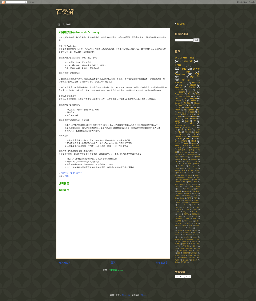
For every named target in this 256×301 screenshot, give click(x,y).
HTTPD (177, 182)
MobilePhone (180, 82)
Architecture (180, 94)
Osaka (182, 198)
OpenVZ (181, 105)
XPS (195, 223)
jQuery (177, 110)
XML (188, 139)
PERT (189, 198)
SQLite (177, 212)
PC (176, 130)
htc (195, 107)
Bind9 (194, 116)
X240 (180, 139)
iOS (196, 230)
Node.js (178, 128)
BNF (192, 157)
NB (193, 125)
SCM (179, 209)
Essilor (194, 119)
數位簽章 (196, 145)
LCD (183, 186)
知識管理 (186, 253)
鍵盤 (191, 114)
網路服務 (181, 150)
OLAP (187, 128)
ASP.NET (194, 77)
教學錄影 (189, 248)
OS (195, 128)
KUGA (177, 123)
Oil (176, 198)
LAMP (177, 186)
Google (178, 101)
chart (190, 225)
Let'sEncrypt (189, 189)
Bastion (185, 159)
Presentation (195, 202)
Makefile (187, 191)
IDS (184, 182)
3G (186, 152)
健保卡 (194, 241)
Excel (177, 170)
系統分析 (196, 148)
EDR (195, 168)
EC (189, 168)
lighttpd (191, 110)
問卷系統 (185, 244)
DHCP (177, 98)
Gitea (198, 177)
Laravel (197, 186)
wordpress (190, 239)
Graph (177, 121)
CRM (182, 163)
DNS (198, 94)
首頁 (113, 262)
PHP (187, 71)
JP (195, 121)
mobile (177, 143)
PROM (185, 202)
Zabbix (177, 225)
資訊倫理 (185, 260)
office (190, 235)
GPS (182, 175)
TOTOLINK (196, 214)
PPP (178, 202)
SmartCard (196, 212)
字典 (178, 246)
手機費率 (186, 246)
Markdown (196, 191)
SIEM (187, 209)
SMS (195, 209)
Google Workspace (184, 179)
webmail (181, 112)
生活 (187, 148)
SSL (190, 105)
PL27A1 (188, 200)
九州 (198, 239)
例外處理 (186, 241)
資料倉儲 (192, 257)
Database (180, 74)
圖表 (192, 244)
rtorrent (182, 92)
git (176, 141)
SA (197, 64)
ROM (180, 96)
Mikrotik (180, 193)
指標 (176, 248)
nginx (186, 143)
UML (198, 105)
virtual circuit (179, 239)
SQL (197, 74)
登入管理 (181, 24)
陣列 (188, 96)
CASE (188, 161)
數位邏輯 (191, 112)
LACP (195, 184)
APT (179, 116)
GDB (195, 173)
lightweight (186, 232)
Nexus (197, 103)
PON (190, 130)
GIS (176, 175)
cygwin (197, 225)
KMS (182, 184)
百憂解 (65, 11)
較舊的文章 (162, 262)
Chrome (197, 163)
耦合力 (177, 255)
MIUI (191, 123)
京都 (178, 241)
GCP (189, 173)
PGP (195, 198)
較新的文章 (65, 262)
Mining (188, 193)
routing (197, 235)
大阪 (198, 244)
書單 (187, 80)
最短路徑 (182, 251)
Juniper (193, 101)
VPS (179, 107)
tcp (198, 110)
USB (193, 134)
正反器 (197, 251)
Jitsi (176, 184)
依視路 (186, 145)
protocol (182, 85)
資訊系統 (194, 260)
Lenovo (179, 189)
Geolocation (181, 177)
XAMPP (180, 223)
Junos (177, 103)
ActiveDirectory (192, 154)
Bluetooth (194, 159)
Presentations (183, 205)
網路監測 (194, 253)
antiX (184, 225)
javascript (179, 89)
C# (176, 161)
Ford (198, 170)
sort (179, 237)
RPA (179, 132)
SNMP (197, 132)
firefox (180, 230)
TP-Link (182, 134)
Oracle (192, 87)
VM (196, 216)
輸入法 (192, 150)
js (184, 110)
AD (198, 114)
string (177, 145)
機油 (190, 251)
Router (197, 207)
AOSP (192, 152)
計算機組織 (183, 257)
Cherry (189, 163)
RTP (190, 207)
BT (195, 96)
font (195, 139)
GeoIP (197, 175)
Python (177, 207)
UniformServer (181, 136)
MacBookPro (180, 125)
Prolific (194, 205)
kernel (177, 232)
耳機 (183, 255)
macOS (177, 235)
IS (186, 101)
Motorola (187, 195)
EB (183, 168)
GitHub (190, 177)
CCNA (177, 119)
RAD (184, 207)
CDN (195, 161)
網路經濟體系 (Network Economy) (79, 32)
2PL (181, 152)
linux (178, 64)
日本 (180, 148)
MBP (198, 189)
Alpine (177, 157)
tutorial (186, 237)
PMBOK (197, 200)
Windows (196, 136)
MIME (179, 191)
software (196, 82)
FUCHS (190, 170)
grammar (188, 230)
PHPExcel (178, 200)
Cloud (190, 94)
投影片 (194, 246)
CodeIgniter (193, 166)
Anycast (185, 157)
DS (185, 98)
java (198, 89)
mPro (195, 232)
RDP (198, 130)
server (196, 69)
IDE (189, 89)
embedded (181, 228)
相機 (178, 253)
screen (194, 143)
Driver (177, 168)
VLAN (189, 216)
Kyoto (188, 184)
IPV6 (195, 182)
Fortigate (193, 98)
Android (178, 87)
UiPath (180, 216)
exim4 (198, 228)
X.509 (197, 221)
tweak (195, 237)
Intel (187, 121)
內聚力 (177, 244)
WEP (187, 218)
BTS (178, 159)
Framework (181, 173)
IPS (189, 182)
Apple (186, 116)
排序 (182, 248)
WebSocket (188, 221)
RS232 (188, 132)
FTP (183, 170)
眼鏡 (184, 114)
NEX (195, 195)
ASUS (180, 154)
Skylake (186, 212)
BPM (198, 157)
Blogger (144, 295)
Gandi (190, 175)
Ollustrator (125, 295)
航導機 (190, 255)
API (198, 152)
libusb (193, 141)
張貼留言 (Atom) (116, 270)
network (187, 61)
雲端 (176, 262)
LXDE (190, 186)
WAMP (188, 107)
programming (184, 57)
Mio (196, 193)
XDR (188, 223)
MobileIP (178, 195)
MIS (67, 176)
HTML (195, 179)
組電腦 (193, 85)
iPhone (184, 141)
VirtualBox (178, 218)
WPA (195, 218)
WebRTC (178, 221)
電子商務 (184, 262)
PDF (183, 130)
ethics (190, 228)
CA (181, 161)
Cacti (186, 119)
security (192, 92)
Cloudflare (181, 166)
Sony (179, 214)
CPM (176, 163)
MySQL (187, 103)
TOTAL (186, 214)
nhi (184, 235)
